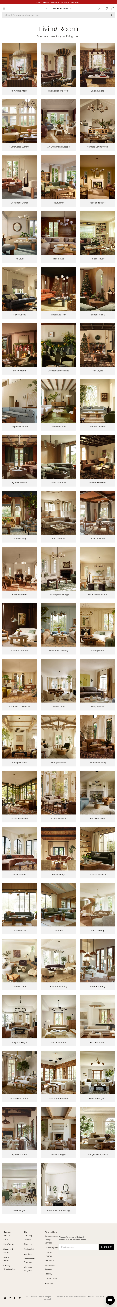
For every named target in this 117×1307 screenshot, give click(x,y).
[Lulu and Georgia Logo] (58, 9)
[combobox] (58, 15)
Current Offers (51, 1278)
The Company (28, 1234)
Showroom (49, 1260)
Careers (27, 1239)
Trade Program (51, 1247)
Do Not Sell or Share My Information (105, 1297)
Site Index (90, 1296)
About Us (28, 1244)
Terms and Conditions (77, 1296)
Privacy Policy (62, 1296)
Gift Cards (49, 1283)
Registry (48, 1273)
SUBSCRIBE (106, 1247)
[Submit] (111, 15)
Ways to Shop (51, 1232)
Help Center (8, 1244)
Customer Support (7, 1234)
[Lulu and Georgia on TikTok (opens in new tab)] (10, 1298)
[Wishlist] (106, 8)
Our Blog (28, 1254)
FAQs (5, 1239)
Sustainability (30, 1249)
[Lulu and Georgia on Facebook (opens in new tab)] (14, 1297)
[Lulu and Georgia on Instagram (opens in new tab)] (4, 1297)
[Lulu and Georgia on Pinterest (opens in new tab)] (19, 1297)
